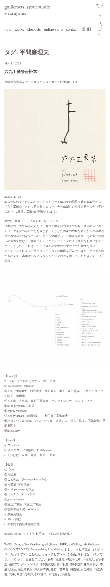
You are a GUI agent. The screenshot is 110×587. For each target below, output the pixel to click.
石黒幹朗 (86, 569)
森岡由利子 (91, 564)
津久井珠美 (41, 569)
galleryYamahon (31, 544)
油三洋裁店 (25, 569)
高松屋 (66, 574)
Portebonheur (38, 549)
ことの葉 (34, 554)
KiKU (63, 544)
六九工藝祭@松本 (20, 71)
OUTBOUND (21, 549)
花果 (12, 574)
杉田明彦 (62, 564)
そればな (83, 554)
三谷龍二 (31, 559)
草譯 (20, 574)
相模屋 (74, 569)
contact (71, 30)
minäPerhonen (91, 544)
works (19, 30)
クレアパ (21, 554)
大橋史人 (88, 559)
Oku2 (7, 549)
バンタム (18, 559)
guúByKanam (50, 544)
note (7, 30)
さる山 (71, 554)
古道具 (59, 559)
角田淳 (28, 574)
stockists (34, 30)
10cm (16, 544)
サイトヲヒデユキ (53, 554)
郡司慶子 (54, 574)
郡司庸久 (41, 574)
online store (53, 30)
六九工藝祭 (46, 559)
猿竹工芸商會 (59, 569)
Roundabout (55, 549)
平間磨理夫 (47, 564)
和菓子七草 (73, 559)
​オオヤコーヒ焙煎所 (77, 549)
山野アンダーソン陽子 (23, 564)
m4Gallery (75, 544)
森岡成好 (76, 564)
